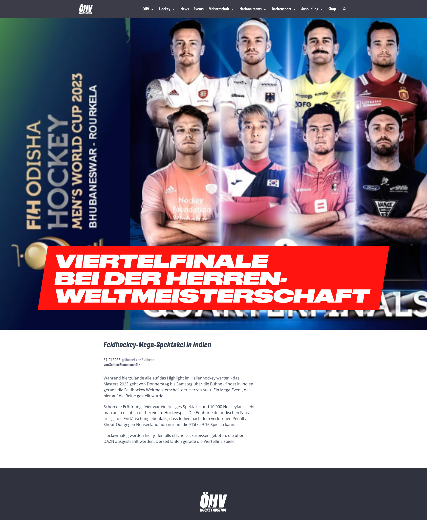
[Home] (86, 9)
